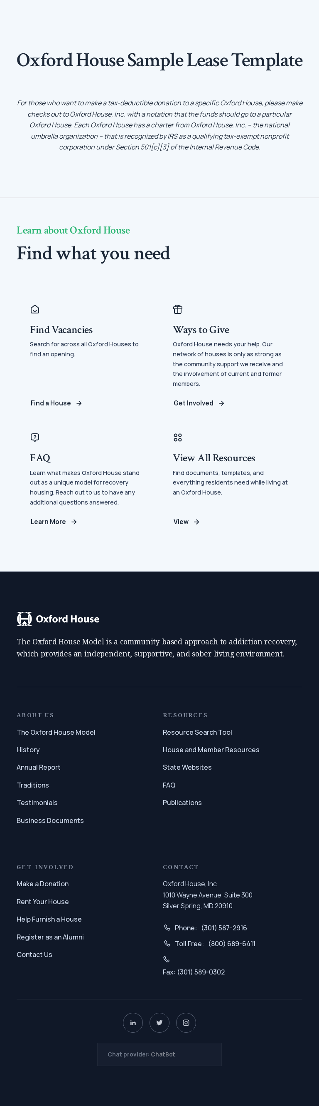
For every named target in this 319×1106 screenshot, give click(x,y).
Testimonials (37, 802)
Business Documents (50, 820)
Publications (182, 802)
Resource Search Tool (197, 732)
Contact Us (34, 954)
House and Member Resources (211, 749)
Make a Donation (43, 883)
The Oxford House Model (56, 732)
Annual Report (39, 767)
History (28, 749)
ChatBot (163, 1054)
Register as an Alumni (50, 937)
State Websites (187, 767)
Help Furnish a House (49, 919)
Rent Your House (43, 901)
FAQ (169, 785)
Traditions (33, 785)
